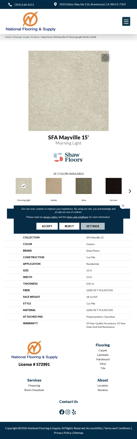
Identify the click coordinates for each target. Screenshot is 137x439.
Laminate (102, 354)
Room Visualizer (34, 390)
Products (35, 37)
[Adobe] (54, 186)
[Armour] (114, 186)
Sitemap (78, 432)
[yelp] (74, 412)
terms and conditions (77, 217)
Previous (7, 185)
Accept (47, 226)
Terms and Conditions (117, 428)
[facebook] (62, 412)
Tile (102, 368)
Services (34, 380)
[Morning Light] (24, 186)
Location (102, 385)
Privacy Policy (62, 432)
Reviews (103, 390)
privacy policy (50, 217)
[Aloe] (84, 186)
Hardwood (103, 359)
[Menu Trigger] (126, 21)
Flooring (17, 37)
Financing (34, 385)
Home (8, 37)
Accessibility (94, 428)
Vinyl (103, 363)
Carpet (26, 37)
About (102, 380)
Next (130, 185)
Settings (92, 226)
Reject (69, 226)
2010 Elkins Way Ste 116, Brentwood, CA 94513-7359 (92, 4)
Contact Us (68, 401)
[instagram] (67, 412)
